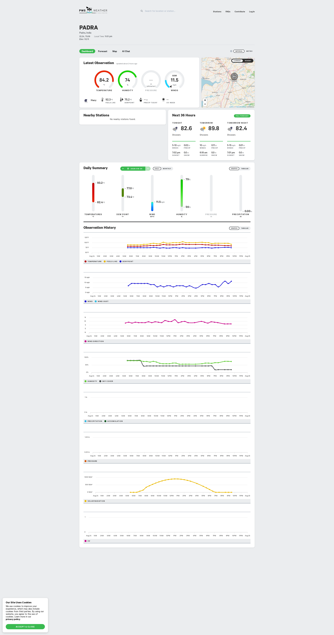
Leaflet (231, 107)
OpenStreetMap (241, 107)
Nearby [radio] (248, 60)
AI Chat (126, 51)
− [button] (205, 104)
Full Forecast (242, 116)
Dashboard (87, 51)
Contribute (240, 11)
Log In (252, 11)
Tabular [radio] (244, 228)
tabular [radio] (244, 168)
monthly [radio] (167, 168)
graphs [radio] (234, 168)
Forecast (102, 51)
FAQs (228, 11)
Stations (217, 11)
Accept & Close (25, 627)
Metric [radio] (249, 51)
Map (114, 51)
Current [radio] (237, 60)
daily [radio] (157, 168)
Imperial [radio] (239, 51)
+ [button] (205, 100)
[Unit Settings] (231, 51)
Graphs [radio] (234, 228)
